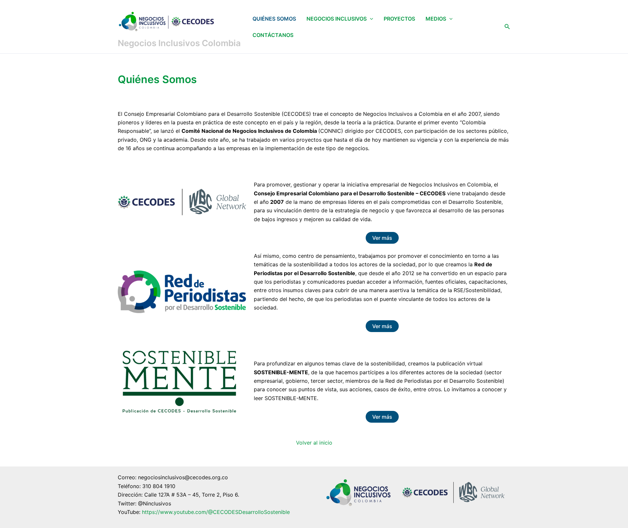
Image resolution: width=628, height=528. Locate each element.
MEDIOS (436, 18)
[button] (370, 18)
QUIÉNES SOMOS (274, 18)
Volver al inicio (314, 442)
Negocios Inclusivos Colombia (179, 43)
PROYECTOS (399, 18)
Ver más (382, 238)
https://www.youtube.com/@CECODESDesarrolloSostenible (216, 512)
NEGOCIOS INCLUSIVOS (336, 18)
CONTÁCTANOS (273, 35)
